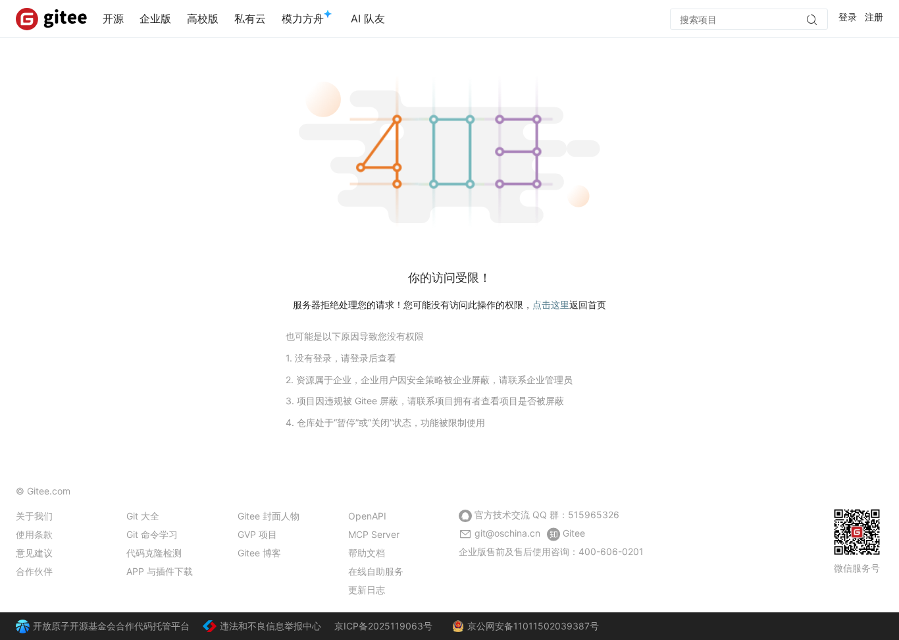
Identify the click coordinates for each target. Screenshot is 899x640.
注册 (874, 16)
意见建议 (34, 552)
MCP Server (373, 534)
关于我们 (34, 515)
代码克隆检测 (154, 552)
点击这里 (550, 304)
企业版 (155, 18)
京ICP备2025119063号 (383, 625)
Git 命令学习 (152, 534)
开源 (113, 18)
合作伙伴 (34, 571)
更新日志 (366, 589)
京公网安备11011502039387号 (533, 625)
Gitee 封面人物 (268, 515)
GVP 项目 (257, 534)
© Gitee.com (43, 490)
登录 (847, 16)
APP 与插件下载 (159, 571)
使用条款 (34, 534)
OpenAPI (367, 515)
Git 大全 (142, 515)
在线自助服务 (375, 571)
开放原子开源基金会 (74, 625)
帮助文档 (366, 552)
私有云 (250, 18)
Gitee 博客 (259, 552)
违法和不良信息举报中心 (270, 625)
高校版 (202, 18)
